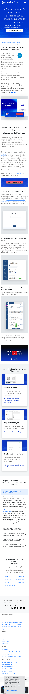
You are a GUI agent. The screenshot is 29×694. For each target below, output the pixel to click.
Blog (3, 629)
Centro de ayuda (6, 649)
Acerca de (4, 635)
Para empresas (5, 641)
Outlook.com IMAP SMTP (8, 666)
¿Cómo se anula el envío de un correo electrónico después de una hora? (13, 534)
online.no (8, 579)
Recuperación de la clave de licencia (11, 652)
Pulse (3, 639)
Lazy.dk (7, 576)
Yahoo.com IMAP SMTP (7, 671)
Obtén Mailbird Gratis (14, 31)
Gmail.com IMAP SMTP (7, 664)
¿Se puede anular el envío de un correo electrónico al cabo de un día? (13, 545)
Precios (3, 617)
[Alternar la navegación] (25, 2)
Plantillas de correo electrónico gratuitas (12, 622)
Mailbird (13, 92)
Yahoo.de (21, 582)
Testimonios (5, 643)
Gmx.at (7, 582)
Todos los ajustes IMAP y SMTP (9, 662)
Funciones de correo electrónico (10, 620)
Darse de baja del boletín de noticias (11, 656)
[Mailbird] (8, 2)
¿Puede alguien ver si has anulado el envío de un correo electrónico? (13, 539)
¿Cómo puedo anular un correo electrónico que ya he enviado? (12, 528)
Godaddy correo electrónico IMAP (10, 673)
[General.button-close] (23, 678)
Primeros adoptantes (7, 654)
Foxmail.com (20, 579)
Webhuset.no (20, 576)
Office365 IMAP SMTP (7, 669)
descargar (20, 173)
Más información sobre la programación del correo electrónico (11, 400)
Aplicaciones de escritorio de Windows (11, 626)
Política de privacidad (11, 691)
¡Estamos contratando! (7, 637)
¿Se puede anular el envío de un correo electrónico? (12, 491)
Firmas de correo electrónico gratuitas (11, 624)
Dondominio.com (10, 585)
